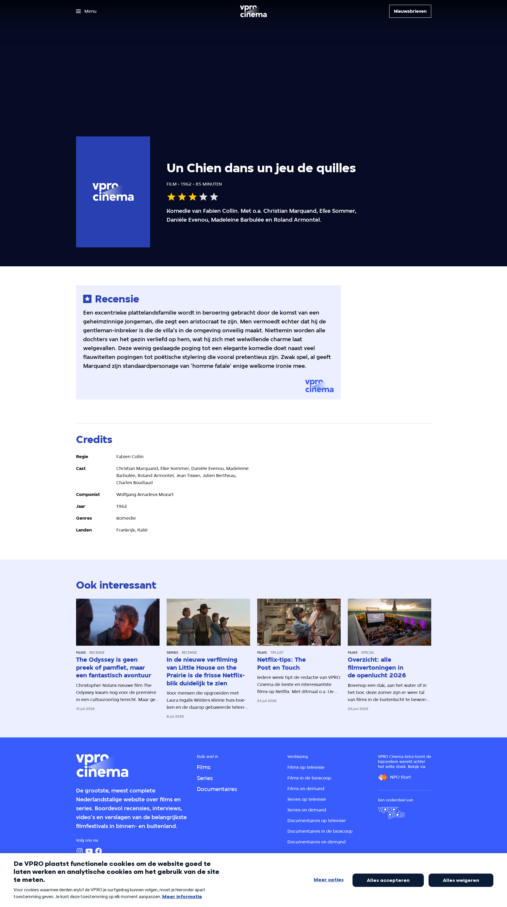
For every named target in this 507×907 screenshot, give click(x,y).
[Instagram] (79, 851)
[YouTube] (89, 851)
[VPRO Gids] (391, 813)
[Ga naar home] (253, 11)
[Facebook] (98, 851)
